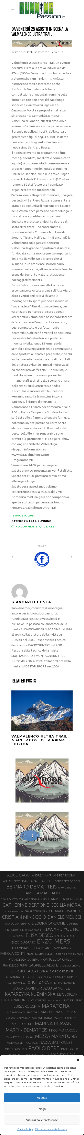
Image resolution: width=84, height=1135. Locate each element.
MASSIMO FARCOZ (63, 1030)
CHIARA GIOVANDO (64, 911)
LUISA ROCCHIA (26, 1006)
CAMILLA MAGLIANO (41, 893)
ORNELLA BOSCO (16, 1049)
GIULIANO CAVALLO (54, 977)
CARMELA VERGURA (65, 899)
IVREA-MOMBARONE (62, 982)
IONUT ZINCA (38, 982)
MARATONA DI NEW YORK (23, 1012)
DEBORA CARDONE (48, 923)
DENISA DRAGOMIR (15, 929)
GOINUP (72, 976)
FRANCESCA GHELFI (57, 959)
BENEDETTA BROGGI (67, 881)
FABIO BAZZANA (62, 948)
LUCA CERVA (54, 1000)
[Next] (62, 556)
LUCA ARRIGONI (14, 1000)
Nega (42, 1109)
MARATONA (56, 1005)
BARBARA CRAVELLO (37, 881)
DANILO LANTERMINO (17, 923)
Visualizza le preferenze (42, 1120)
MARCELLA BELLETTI (65, 1018)
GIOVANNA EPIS (15, 977)
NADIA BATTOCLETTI (57, 1042)
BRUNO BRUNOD (67, 887)
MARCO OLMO (22, 1024)
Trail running (40, 521)
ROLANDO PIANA (63, 1054)
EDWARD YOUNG (61, 929)
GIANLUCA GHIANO (70, 965)
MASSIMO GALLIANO (19, 1036)
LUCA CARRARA (37, 1000)
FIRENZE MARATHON (69, 953)
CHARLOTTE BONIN (35, 911)
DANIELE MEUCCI (64, 917)
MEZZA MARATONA (56, 1036)
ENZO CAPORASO (23, 942)
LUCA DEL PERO (72, 1000)
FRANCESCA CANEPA (24, 959)
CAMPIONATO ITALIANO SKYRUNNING (24, 899)
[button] (78, 1060)
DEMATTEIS (72, 924)
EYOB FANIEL (44, 948)
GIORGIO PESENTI (61, 971)
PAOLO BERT (44, 1048)
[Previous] (22, 556)
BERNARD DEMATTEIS (32, 886)
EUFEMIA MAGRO (23, 948)
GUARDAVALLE (16, 982)
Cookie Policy (25, 1129)
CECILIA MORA (66, 904)
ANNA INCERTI (11, 881)
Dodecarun (35, 929)
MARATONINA (42, 1018)
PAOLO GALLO (69, 1049)
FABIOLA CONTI (12, 953)
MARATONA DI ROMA (58, 1012)
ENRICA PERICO (65, 936)
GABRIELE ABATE (43, 965)
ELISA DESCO (39, 935)
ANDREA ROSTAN (64, 875)
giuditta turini (34, 977)
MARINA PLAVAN (53, 1023)
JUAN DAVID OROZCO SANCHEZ (41, 988)
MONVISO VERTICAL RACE (22, 1042)
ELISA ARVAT (16, 936)
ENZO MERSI (54, 941)
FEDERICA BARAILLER (40, 953)
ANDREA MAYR (42, 875)
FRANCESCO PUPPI (15, 965)
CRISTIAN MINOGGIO (24, 916)
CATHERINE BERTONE (25, 904)
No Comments (26, 526)
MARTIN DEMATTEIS (26, 1029)
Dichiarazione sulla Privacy (51, 1129)
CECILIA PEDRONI (13, 911)
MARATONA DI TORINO (18, 1018)
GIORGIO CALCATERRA (29, 971)
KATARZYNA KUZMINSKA (30, 993)
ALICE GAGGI (18, 875)
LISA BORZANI (67, 994)
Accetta (42, 1097)
